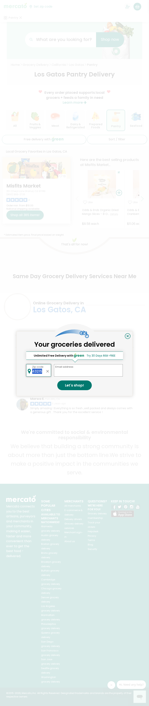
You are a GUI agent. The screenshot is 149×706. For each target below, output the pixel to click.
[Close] (128, 336)
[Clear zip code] (48, 370)
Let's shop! (74, 385)
